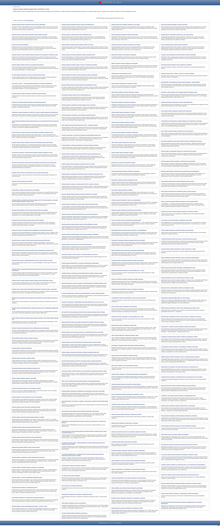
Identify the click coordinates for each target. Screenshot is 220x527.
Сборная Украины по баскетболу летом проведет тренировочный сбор (78, 115)
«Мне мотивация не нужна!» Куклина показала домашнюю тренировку (128, 460)
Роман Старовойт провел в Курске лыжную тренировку (174, 44)
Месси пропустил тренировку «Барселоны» (72, 485)
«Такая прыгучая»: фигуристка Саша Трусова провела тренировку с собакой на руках (32, 132)
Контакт (110, 522)
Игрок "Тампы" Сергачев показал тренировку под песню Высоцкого (177, 131)
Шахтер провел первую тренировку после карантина (124, 306)
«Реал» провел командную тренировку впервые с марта (124, 335)
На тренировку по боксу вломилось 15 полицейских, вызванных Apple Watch (179, 346)
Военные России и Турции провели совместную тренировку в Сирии (177, 287)
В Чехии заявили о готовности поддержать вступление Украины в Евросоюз (80, 145)
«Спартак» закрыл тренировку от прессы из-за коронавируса (126, 200)
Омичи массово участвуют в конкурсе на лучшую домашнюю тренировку (178, 425)
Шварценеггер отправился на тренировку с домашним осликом (77, 494)
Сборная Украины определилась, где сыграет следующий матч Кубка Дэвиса (80, 263)
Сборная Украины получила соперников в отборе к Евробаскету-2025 (78, 54)
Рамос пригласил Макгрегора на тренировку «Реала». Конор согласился (178, 191)
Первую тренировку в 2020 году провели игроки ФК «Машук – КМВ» (177, 277)
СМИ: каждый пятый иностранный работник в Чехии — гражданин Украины (80, 125)
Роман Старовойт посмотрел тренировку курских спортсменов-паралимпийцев (180, 257)
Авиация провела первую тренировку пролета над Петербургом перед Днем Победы (32, 142)
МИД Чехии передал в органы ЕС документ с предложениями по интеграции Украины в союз (84, 283)
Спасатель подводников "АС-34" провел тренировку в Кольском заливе (128, 477)
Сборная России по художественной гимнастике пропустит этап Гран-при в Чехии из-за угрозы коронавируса (34, 269)
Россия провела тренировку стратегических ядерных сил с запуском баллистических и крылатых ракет (35, 121)
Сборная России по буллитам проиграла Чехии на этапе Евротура (28, 220)
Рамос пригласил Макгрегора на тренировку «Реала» (124, 83)
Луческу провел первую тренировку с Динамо (122, 152)
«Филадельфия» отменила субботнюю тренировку (74, 465)
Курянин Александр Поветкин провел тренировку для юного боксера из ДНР (179, 201)
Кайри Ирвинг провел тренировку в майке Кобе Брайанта (175, 434)
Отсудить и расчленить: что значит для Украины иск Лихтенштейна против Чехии (81, 135)
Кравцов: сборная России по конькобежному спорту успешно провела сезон (30, 172)
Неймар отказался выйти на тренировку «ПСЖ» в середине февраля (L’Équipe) (180, 356)
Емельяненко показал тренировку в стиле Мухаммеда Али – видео (127, 316)
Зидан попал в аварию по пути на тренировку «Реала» (124, 365)
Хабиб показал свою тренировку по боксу (121, 73)
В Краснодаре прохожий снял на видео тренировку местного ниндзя (177, 181)
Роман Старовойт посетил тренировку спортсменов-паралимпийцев (127, 250)
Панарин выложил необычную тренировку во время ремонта (126, 384)
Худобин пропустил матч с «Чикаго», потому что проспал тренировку (177, 73)
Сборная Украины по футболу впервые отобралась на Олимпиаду (28, 467)
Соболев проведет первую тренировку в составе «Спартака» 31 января (178, 249)
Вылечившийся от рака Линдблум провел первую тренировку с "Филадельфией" (180, 82)
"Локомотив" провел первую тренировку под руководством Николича (128, 404)
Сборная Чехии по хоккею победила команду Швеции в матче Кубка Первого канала (32, 280)
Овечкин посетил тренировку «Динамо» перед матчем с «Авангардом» (178, 405)
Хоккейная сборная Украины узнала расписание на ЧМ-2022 (26, 427)
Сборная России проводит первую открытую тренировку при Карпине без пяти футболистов (34, 162)
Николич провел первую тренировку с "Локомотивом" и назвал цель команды (179, 493)
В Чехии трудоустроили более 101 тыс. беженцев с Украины (26, 388)
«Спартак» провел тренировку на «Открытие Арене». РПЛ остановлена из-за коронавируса (183, 464)
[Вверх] (218, 525)
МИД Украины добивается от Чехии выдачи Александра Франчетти (28, 497)
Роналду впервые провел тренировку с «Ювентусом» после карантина (178, 161)
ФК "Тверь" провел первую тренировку (71, 475)
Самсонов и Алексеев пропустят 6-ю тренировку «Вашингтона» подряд (128, 431)
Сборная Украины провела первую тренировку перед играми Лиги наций (29, 34)
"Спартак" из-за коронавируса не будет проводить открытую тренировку (178, 54)
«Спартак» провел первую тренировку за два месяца (74, 513)
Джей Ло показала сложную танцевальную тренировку (124, 63)
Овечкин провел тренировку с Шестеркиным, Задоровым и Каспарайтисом (129, 374)
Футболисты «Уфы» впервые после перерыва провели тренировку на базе (179, 92)
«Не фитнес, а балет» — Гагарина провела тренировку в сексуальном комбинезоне (32, 83)
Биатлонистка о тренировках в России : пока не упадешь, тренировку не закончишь (181, 316)
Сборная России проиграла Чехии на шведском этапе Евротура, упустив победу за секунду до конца (35, 298)
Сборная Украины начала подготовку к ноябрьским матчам (26, 407)
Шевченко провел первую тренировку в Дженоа (122, 122)
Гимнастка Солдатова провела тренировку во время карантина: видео (29, 102)
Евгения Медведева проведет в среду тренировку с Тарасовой (176, 64)
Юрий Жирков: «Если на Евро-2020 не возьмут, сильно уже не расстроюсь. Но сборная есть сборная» (84, 422)
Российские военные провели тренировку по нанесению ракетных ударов (179, 238)
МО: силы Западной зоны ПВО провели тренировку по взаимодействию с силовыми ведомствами (181, 503)
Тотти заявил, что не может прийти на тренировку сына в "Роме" (176, 220)
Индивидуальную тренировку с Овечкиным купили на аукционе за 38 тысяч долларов (181, 376)
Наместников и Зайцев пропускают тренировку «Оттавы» (125, 92)
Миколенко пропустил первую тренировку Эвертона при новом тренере (178, 385)
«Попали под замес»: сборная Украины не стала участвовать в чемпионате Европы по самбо (84, 371)
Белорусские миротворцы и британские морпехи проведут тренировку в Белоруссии (181, 141)
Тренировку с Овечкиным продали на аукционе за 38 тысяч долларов (128, 240)
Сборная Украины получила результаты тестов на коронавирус (27, 397)
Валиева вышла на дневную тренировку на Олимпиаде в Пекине (127, 508)
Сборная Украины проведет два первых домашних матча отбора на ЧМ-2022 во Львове (83, 322)
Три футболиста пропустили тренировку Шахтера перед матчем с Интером (179, 444)
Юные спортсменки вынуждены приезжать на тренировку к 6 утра (127, 394)
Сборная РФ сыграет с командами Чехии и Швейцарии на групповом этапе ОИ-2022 (32, 230)
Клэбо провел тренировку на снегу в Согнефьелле (74, 503)
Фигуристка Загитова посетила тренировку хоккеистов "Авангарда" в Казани (179, 211)
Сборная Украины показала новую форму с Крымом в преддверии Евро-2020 (80, 352)
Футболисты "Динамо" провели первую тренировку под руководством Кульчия (180, 474)
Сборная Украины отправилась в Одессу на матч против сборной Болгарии (80, 204)
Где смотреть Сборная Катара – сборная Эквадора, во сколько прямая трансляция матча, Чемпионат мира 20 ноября (83, 443)
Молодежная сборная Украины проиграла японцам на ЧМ (26, 368)
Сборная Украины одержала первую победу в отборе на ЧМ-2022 (77, 44)
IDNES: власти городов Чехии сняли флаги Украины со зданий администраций (81, 381)
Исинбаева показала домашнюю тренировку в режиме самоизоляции (128, 450)
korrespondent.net (30, 20)
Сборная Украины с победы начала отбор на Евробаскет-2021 (77, 34)
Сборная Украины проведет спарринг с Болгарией (24, 378)
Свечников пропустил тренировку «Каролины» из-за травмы (125, 44)
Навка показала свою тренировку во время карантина (124, 355)
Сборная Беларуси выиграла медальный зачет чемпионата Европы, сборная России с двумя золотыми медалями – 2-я (84, 432)
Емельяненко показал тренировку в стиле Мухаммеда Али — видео (127, 270)
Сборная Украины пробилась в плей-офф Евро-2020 (24, 487)
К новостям (118, 2)
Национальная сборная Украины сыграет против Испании (26, 447)
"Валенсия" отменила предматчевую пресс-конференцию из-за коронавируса (30, 328)
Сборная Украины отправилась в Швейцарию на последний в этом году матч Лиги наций (83, 391)
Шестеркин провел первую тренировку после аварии (124, 441)
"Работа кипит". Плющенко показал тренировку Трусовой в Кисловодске (178, 326)
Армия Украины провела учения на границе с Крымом (25, 338)
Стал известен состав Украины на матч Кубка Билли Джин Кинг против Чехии (80, 411)
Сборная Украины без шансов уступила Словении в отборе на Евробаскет (79, 74)
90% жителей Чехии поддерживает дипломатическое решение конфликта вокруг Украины (83, 312)
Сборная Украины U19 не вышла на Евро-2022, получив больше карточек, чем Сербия (82, 332)
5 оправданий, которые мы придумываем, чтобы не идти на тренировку (128, 297)
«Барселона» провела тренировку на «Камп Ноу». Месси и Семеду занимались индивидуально (35, 112)
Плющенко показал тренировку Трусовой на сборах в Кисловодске (127, 260)
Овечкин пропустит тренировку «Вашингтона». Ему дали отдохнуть (177, 34)
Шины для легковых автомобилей (20, 44)
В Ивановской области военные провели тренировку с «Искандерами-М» (129, 230)
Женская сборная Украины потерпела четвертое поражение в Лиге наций (79, 194)
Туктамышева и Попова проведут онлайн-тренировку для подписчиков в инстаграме (181, 121)
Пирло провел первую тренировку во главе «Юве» (123, 142)
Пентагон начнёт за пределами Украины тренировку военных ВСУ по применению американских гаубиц (35, 308)
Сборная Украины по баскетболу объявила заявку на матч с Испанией (78, 105)
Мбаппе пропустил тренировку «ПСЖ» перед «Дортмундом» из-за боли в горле (180, 307)
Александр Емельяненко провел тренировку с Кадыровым (125, 171)
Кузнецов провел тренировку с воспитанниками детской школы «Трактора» (179, 415)
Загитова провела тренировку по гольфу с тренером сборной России (28, 74)
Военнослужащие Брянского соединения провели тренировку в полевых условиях (181, 483)
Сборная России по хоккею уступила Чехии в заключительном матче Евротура (31, 240)
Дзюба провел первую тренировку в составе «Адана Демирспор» (177, 102)
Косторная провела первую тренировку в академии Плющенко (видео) (29, 93)
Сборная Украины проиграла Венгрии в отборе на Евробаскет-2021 (78, 24)
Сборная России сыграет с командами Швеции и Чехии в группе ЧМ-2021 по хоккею (32, 260)
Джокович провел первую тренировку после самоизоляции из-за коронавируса (180, 171)
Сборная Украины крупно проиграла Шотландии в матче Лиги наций (78, 164)
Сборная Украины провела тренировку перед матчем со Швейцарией (28, 24)
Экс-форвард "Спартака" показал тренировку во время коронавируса (128, 345)
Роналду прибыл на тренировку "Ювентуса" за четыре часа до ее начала (178, 151)
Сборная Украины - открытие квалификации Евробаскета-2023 (27, 477)
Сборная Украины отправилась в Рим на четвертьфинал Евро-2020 (28, 457)
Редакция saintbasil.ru (117, 522)
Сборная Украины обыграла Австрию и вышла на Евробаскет (27, 437)
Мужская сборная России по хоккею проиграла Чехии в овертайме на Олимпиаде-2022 (33, 250)
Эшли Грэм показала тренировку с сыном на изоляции (174, 24)
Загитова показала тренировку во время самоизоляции (124, 34)
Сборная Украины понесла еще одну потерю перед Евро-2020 (77, 244)
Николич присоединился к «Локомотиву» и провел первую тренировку (128, 469)
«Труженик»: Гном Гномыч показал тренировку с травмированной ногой (178, 395)
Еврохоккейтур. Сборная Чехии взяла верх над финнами (25, 190)
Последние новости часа (103, 522)
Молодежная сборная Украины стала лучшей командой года (76, 95)
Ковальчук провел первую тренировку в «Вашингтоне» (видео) (126, 414)
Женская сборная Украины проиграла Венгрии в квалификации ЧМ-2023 (79, 84)
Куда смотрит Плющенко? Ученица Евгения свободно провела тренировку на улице (32, 152)
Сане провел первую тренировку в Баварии (121, 190)
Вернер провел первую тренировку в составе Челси (123, 325)
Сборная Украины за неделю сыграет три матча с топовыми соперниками (79, 64)
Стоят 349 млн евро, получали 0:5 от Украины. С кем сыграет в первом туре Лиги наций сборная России (85, 402)
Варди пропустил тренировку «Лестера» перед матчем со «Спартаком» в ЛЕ (179, 366)
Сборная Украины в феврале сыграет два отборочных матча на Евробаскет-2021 (81, 153)
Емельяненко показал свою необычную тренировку (123, 54)
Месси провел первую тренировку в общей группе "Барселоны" (176, 111)
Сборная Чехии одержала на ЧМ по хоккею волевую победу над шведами (30, 210)
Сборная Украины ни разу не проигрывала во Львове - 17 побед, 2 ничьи (29, 506)
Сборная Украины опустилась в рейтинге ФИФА (23, 358)
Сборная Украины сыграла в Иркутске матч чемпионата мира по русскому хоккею (81, 342)
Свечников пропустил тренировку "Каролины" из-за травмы (125, 24)
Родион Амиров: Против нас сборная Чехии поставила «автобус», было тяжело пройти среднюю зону (35, 318)
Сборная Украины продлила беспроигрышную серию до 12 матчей (28, 417)
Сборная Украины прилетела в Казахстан (22, 348)
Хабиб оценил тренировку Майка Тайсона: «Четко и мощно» (175, 297)
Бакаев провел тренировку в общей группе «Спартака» (124, 423)
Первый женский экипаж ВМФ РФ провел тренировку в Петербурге (127, 289)
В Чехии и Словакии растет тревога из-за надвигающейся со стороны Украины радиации (83, 293)
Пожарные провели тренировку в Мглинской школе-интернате (126, 210)
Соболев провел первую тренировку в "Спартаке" (123, 112)
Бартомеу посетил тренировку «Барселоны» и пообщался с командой (128, 498)
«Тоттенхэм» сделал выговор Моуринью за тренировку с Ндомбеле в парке (179, 454)
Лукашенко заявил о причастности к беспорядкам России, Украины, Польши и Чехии (82, 273)
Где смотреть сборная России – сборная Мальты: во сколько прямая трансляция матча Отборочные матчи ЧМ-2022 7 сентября (83, 455)
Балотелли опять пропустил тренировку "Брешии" (123, 162)
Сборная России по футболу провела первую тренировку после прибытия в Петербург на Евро (35, 54)
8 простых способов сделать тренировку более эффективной (126, 220)
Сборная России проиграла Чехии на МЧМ (22, 181)
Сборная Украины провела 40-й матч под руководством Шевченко (28, 64)
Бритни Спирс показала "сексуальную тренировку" (123, 102)
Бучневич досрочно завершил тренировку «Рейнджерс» (124, 132)
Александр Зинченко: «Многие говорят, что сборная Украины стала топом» (80, 254)
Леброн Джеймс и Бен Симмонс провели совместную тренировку (127, 488)
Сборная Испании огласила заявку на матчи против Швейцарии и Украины (80, 224)
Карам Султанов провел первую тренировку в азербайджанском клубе (178, 267)
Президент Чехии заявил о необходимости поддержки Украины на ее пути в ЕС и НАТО (83, 302)
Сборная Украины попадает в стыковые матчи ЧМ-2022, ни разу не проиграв (80, 184)
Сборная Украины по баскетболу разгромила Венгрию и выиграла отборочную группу (82, 174)
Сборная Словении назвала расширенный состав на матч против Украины (80, 214)
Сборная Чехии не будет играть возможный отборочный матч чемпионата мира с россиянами (34, 289)
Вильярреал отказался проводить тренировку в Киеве (124, 180)
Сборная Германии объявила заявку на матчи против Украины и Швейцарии (80, 234)
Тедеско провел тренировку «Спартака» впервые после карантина (177, 230)
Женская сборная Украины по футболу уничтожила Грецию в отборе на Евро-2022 (81, 361)
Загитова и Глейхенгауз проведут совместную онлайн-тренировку (127, 279)
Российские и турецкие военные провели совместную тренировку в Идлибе (179, 336)
